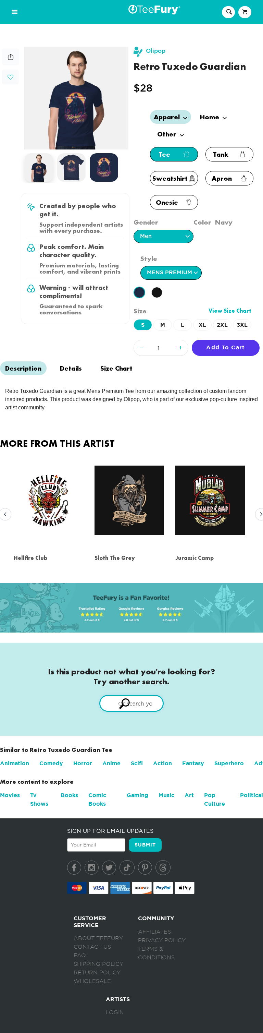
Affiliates (154, 932)
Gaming (137, 795)
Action (162, 763)
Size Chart (116, 368)
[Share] (10, 63)
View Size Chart (230, 310)
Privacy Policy (162, 940)
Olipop (155, 51)
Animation (14, 763)
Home (210, 116)
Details (71, 368)
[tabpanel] (76, 98)
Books (69, 795)
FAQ (80, 955)
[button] (10, 76)
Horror (82, 763)
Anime (111, 763)
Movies (10, 795)
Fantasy (193, 763)
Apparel (167, 116)
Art (189, 795)
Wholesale (92, 981)
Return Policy (97, 972)
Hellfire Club (30, 558)
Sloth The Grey (115, 558)
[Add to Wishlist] (10, 77)
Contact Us (92, 947)
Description (23, 368)
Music (166, 795)
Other (167, 134)
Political (251, 795)
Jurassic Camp (194, 558)
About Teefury (98, 938)
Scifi (137, 763)
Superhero (229, 763)
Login (115, 1012)
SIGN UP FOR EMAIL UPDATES (110, 830)
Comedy (51, 763)
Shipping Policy (98, 964)
